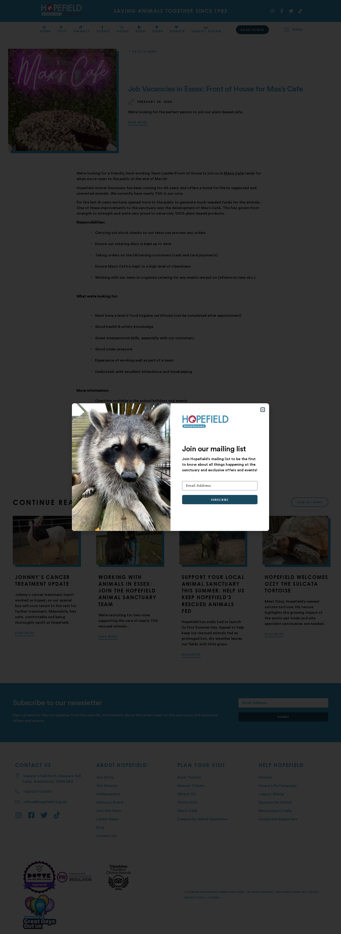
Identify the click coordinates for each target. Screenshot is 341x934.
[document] (170, 467)
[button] (262, 409)
